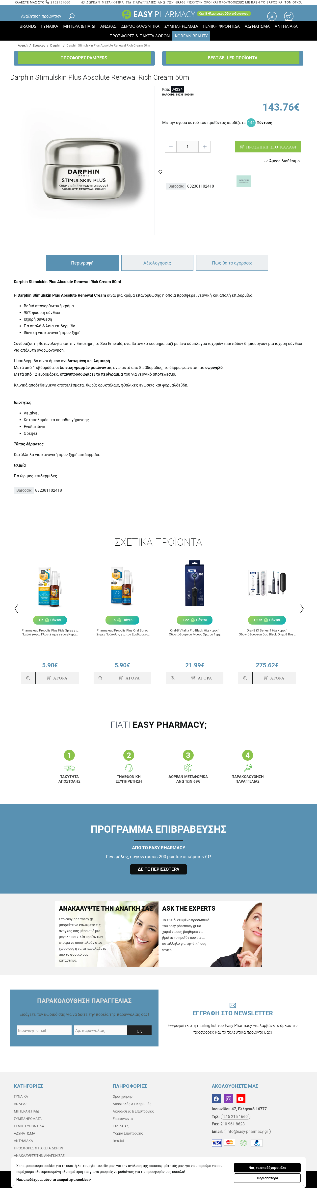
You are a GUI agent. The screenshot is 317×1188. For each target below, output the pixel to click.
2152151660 (60, 2)
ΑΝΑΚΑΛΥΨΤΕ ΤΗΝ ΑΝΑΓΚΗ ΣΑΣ (39, 1156)
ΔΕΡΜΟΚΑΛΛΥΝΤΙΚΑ (140, 26)
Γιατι (158, 725)
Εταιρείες (121, 1126)
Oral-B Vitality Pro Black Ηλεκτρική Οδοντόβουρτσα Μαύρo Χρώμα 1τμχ (194, 632)
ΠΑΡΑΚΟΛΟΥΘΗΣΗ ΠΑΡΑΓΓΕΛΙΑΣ (84, 1000)
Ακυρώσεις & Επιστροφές (133, 1111)
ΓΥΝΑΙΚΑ (49, 26)
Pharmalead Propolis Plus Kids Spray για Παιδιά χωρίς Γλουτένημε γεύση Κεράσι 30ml (50, 632)
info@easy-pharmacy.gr (247, 1131)
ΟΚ (139, 1031)
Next (301, 609)
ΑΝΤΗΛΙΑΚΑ (286, 26)
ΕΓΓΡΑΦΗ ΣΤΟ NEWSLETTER (233, 1022)
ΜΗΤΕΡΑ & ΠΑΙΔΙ (79, 26)
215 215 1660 (235, 1116)
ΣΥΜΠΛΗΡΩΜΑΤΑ (181, 26)
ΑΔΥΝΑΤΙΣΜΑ (257, 26)
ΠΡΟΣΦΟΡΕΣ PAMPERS (84, 57)
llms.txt (118, 1141)
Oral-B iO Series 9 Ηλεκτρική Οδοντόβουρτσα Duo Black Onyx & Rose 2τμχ (267, 632)
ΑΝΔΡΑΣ (108, 26)
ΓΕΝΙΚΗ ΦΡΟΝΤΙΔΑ (221, 26)
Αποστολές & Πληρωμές (132, 1104)
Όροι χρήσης (123, 1096)
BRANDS (28, 26)
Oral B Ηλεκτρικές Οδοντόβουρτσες (224, 13)
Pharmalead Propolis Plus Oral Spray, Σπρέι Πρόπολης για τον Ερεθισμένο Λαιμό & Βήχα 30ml (122, 632)
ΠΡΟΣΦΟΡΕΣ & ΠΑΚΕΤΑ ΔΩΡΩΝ (139, 36)
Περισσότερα (267, 1178)
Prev (15, 609)
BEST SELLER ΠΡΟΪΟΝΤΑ (233, 57)
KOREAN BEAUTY (191, 36)
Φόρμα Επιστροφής (128, 1133)
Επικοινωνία (123, 1119)
